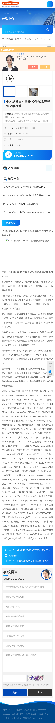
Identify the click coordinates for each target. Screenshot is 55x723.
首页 (17, 39)
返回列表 (13, 555)
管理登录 (27, 718)
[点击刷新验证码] (35, 678)
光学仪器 (39, 39)
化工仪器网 (16, 718)
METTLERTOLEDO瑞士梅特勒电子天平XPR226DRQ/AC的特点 (27, 195)
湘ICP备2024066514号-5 (37, 714)
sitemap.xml (38, 718)
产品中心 (27, 39)
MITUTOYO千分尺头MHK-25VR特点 (20, 204)
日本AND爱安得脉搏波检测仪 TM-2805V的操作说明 (27, 187)
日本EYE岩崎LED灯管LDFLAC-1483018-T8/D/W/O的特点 (27, 212)
